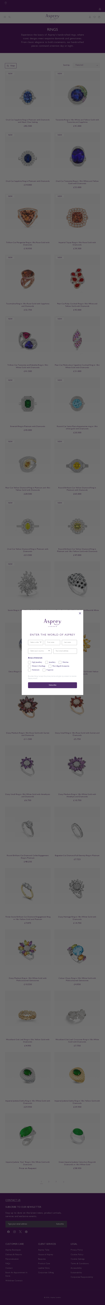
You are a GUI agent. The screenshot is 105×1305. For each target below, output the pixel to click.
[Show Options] (40, 642)
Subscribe (52, 685)
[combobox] (34, 642)
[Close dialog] (80, 613)
